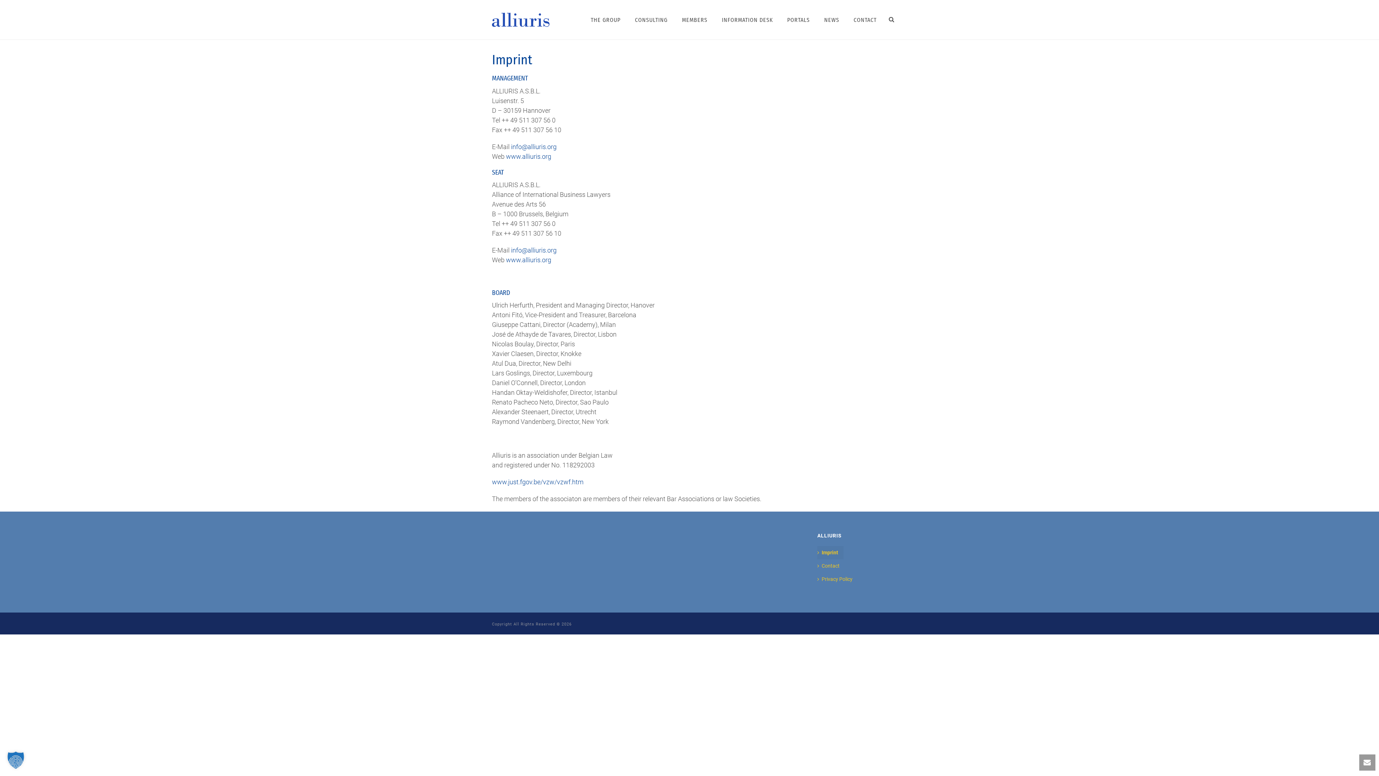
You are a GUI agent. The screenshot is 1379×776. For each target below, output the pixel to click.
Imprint (830, 552)
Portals (798, 20)
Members (694, 20)
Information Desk (747, 20)
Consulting (651, 20)
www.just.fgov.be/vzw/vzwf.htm (538, 482)
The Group (606, 20)
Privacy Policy (837, 579)
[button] (16, 760)
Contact (865, 20)
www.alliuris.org (528, 156)
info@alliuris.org (534, 147)
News (831, 20)
